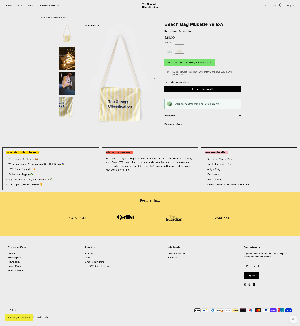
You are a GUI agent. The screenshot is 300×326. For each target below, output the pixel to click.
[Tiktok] (249, 284)
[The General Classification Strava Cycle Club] (254, 284)
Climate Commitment (94, 262)
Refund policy (14, 262)
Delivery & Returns (173, 124)
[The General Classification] (150, 5)
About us (89, 253)
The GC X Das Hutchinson (97, 266)
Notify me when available (202, 89)
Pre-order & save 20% (49, 5)
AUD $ (13, 310)
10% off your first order (19, 317)
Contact (11, 253)
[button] (169, 49)
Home (9, 5)
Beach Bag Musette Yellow (57, 17)
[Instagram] (245, 284)
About (31, 5)
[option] (119, 79)
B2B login (172, 257)
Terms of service (15, 270)
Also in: (167, 42)
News (87, 257)
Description (169, 115)
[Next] (154, 79)
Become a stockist (176, 253)
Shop (20, 5)
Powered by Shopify (40, 317)
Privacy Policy (14, 266)
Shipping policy (15, 257)
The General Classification (179, 31)
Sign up (251, 275)
